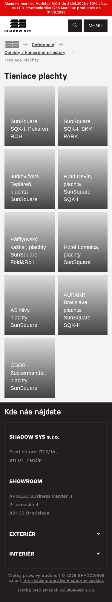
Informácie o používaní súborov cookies (63, 580)
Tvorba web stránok (37, 590)
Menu (95, 25)
